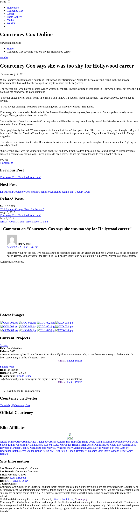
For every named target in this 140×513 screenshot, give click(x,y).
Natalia (19, 450)
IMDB (78, 360)
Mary (76, 447)
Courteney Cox (15, 10)
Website (11, 22)
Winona (118, 450)
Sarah (68, 450)
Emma (44, 444)
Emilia (15, 444)
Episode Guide (23, 375)
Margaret (19, 447)
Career (10, 13)
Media (10, 19)
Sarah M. (51, 450)
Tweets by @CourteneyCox (15, 405)
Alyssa (8, 441)
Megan (108, 447)
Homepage (13, 7)
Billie (88, 441)
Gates (62, 444)
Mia (120, 447)
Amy (23, 441)
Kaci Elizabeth (18, 477)
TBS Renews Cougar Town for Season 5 (22, 209)
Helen (79, 444)
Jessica (96, 444)
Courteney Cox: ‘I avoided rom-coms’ (20, 177)
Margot (38, 447)
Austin (57, 441)
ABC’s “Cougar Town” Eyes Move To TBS (24, 221)
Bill (73, 441)
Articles (4, 57)
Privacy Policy (21, 480)
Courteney (122, 441)
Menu (3, 1)
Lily (123, 444)
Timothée (86, 450)
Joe (110, 444)
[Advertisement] (70, 287)
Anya (39, 441)
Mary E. (56, 447)
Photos (70, 360)
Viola (103, 450)
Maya (93, 447)
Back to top (68, 499)
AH (8, 480)
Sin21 (56, 499)
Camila (105, 441)
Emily (29, 444)
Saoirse (34, 450)
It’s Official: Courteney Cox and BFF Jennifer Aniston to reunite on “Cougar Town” (45, 191)
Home (10, 48)
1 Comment (6, 162)
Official (62, 360)
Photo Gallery (14, 16)
